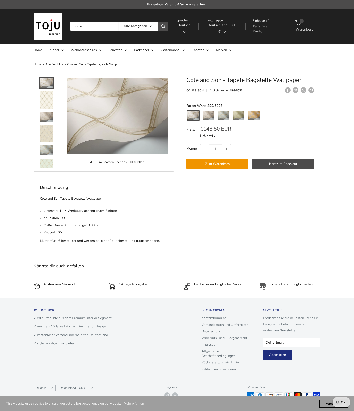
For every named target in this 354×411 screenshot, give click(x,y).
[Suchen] (163, 26)
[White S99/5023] (193, 115)
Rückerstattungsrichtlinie (220, 362)
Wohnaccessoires (84, 50)
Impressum (210, 344)
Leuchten (115, 50)
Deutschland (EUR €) (73, 388)
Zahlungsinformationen (219, 369)
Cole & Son (195, 90)
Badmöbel (141, 50)
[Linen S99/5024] (208, 115)
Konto (257, 31)
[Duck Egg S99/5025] (223, 115)
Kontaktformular (214, 318)
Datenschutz (211, 331)
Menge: (192, 148)
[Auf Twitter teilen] (303, 90)
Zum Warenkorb (217, 164)
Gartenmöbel (170, 50)
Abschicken (277, 355)
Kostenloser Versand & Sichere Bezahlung (177, 4)
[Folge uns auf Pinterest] (175, 395)
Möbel (54, 50)
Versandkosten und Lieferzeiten (225, 324)
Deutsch (41, 388)
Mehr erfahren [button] (134, 403)
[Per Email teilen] (311, 90)
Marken (221, 50)
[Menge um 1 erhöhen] (226, 148)
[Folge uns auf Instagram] (167, 395)
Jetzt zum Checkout (283, 164)
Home (38, 50)
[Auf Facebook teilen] (288, 90)
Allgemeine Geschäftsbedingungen (219, 353)
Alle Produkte (54, 64)
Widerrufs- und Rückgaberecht (224, 338)
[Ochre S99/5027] (253, 115)
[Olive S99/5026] (238, 115)
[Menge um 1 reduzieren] (204, 148)
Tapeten (198, 50)
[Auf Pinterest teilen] (295, 90)
